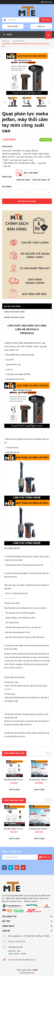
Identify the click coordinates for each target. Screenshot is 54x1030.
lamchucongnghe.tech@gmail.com (21, 960)
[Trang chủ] (27, 11)
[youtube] (23, 867)
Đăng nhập (13, 26)
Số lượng (6, 187)
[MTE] (27, 886)
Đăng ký (41, 26)
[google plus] (17, 867)
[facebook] (4, 867)
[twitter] (10, 867)
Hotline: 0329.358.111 (16, 942)
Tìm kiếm (45, 20)
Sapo (32, 973)
